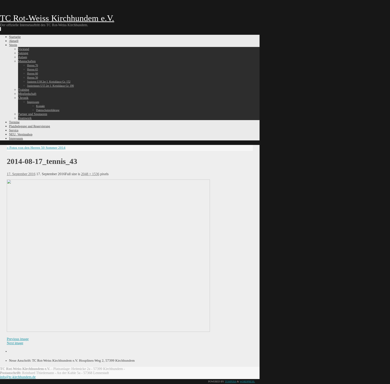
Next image (15, 343)
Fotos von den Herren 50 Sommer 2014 (36, 147)
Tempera (230, 381)
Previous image (18, 339)
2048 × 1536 (90, 174)
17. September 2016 (21, 174)
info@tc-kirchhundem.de (18, 377)
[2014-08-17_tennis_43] (108, 331)
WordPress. (247, 381)
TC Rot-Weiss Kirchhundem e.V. (57, 18)
